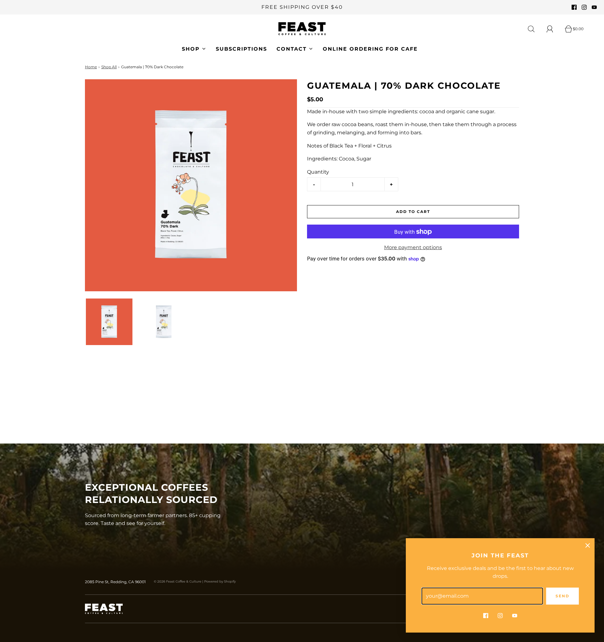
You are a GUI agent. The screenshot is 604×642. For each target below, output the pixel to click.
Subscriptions (241, 49)
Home (91, 66)
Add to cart (413, 211)
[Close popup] (588, 545)
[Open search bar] (535, 29)
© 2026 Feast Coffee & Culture (177, 581)
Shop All (109, 66)
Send (562, 596)
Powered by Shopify (220, 581)
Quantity (318, 172)
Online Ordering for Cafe (370, 49)
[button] (109, 322)
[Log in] (553, 29)
